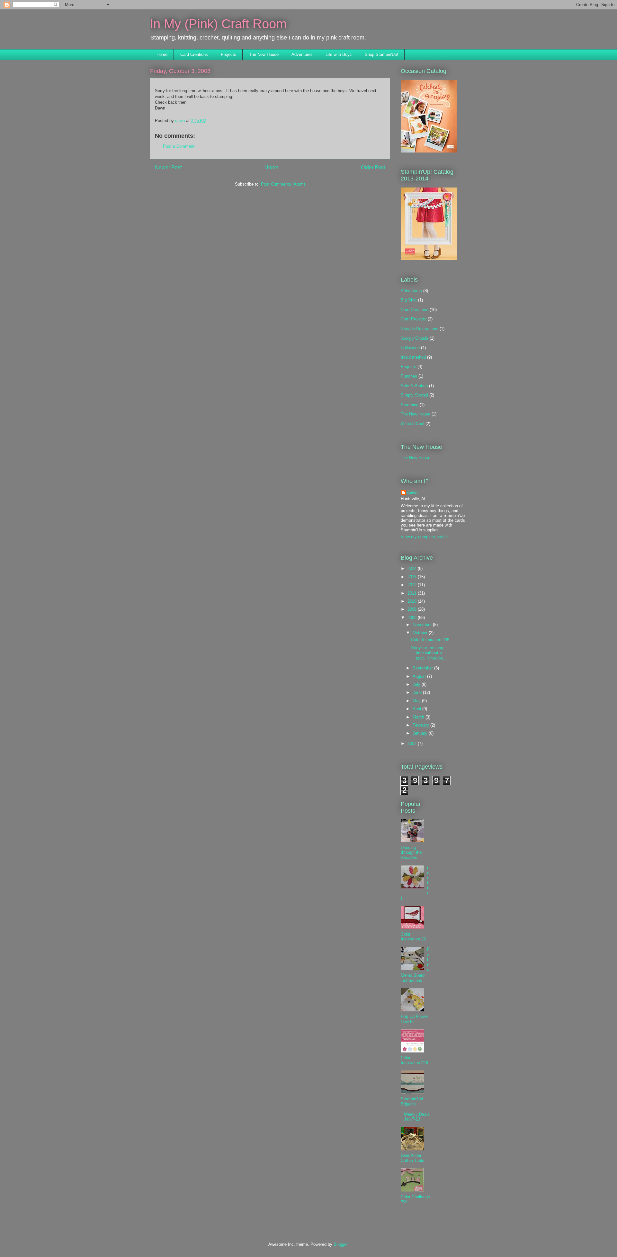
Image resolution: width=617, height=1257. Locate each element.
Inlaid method (413, 357)
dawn (412, 492)
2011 (412, 593)
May (417, 700)
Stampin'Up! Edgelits (412, 1101)
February (421, 725)
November (423, 624)
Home (161, 54)
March (419, 717)
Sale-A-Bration (414, 385)
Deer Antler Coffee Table (412, 1158)
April (417, 708)
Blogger (340, 1244)
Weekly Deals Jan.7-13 (417, 1117)
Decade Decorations (419, 328)
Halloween (410, 347)
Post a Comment (178, 146)
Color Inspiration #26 (430, 639)
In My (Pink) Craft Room (218, 24)
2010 (412, 601)
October (421, 632)
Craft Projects (413, 319)
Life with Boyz (339, 54)
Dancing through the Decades (411, 852)
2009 (412, 609)
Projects (228, 54)
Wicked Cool (412, 423)
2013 (412, 576)
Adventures (302, 54)
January (421, 733)
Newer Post (168, 167)
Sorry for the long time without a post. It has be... (429, 652)
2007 (412, 743)
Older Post (373, 167)
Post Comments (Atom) (283, 184)
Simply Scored (414, 395)
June (418, 692)
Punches (409, 376)
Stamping (409, 404)
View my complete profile (424, 536)
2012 (412, 584)
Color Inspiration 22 (413, 937)
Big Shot (409, 300)
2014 (412, 568)
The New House (264, 54)
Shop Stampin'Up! (381, 54)
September (423, 668)
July (417, 684)
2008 (412, 617)
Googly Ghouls (414, 338)
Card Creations (194, 54)
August (420, 676)
